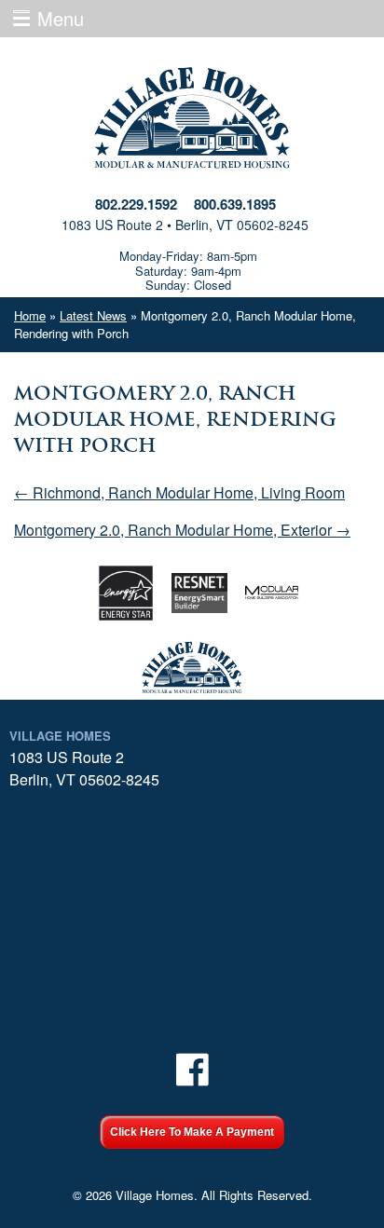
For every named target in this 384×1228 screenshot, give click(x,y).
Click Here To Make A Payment (192, 1132)
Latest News (93, 315)
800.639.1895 (235, 204)
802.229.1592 (136, 204)
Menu (60, 18)
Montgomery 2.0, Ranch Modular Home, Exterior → (182, 529)
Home (30, 315)
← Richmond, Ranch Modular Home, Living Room (179, 492)
